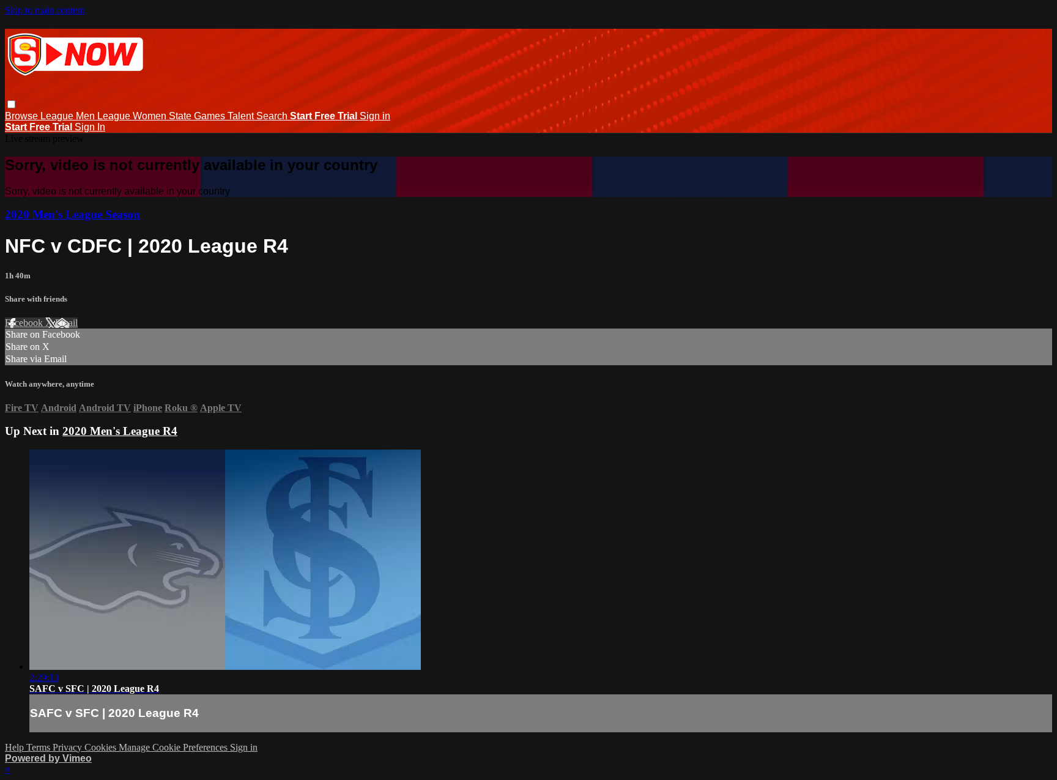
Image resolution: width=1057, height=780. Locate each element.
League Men (68, 116)
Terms (39, 747)
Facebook (25, 323)
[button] (11, 104)
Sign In (90, 127)
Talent (242, 116)
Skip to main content (44, 10)
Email (66, 323)
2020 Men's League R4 (119, 431)
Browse (22, 116)
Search (273, 116)
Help (15, 747)
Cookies (101, 747)
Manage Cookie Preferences (174, 747)
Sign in (375, 116)
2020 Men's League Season (72, 214)
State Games (198, 116)
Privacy (68, 747)
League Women (133, 116)
